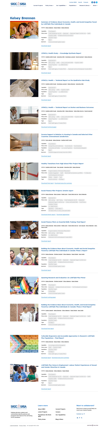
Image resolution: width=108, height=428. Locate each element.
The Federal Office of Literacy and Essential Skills (59, 210)
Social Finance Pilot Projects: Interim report (57, 191)
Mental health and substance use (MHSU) (74, 173)
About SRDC (41, 409)
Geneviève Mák (61, 57)
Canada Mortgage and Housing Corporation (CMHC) (60, 152)
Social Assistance (78, 145)
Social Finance (82, 202)
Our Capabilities (60, 415)
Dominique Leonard (70, 57)
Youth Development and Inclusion (56, 175)
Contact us (79, 414)
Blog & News (59, 419)
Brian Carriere (57, 194)
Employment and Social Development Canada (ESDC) (80, 69)
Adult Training (60, 200)
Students (56, 177)
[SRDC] (18, 4)
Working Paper (52, 291)
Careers (58, 412)
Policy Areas (42, 419)
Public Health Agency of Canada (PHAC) (57, 69)
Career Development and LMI (55, 33)
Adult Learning (52, 62)
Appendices (51, 208)
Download (46, 46)
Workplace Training (53, 204)
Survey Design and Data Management (57, 345)
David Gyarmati (80, 57)
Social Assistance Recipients (80, 148)
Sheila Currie (64, 194)
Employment (65, 33)
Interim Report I (58, 208)
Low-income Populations (66, 148)
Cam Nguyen (82, 225)
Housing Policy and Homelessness (56, 145)
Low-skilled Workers (63, 64)
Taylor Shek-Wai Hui (79, 111)
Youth (60, 177)
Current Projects (60, 409)
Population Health (52, 35)
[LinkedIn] (92, 2)
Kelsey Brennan (65, 27)
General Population (53, 64)
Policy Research (52, 31)
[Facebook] (94, 2)
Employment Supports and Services (78, 33)
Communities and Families (54, 148)
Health (88, 33)
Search (80, 2)
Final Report (61, 179)
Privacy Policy (22, 425)
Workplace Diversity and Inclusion (65, 35)
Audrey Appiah (49, 310)
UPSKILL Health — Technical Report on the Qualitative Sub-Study (65, 80)
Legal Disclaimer (14, 425)
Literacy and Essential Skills (67, 62)
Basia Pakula (57, 27)
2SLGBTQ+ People (53, 37)
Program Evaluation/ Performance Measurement (59, 170)
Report (50, 39)
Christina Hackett (58, 254)
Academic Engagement (54, 173)
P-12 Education (87, 173)
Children (50, 177)
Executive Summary (53, 179)
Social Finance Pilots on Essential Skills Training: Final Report (63, 222)
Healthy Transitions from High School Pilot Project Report (62, 163)
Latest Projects (42, 412)
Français (86, 2)
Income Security (68, 145)
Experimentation (52, 60)
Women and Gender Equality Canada (57, 41)
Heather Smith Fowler (51, 57)
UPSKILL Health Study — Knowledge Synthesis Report (61, 53)
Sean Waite (81, 254)
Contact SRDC (73, 2)
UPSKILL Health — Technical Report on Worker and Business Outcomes (67, 107)
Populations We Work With (44, 415)
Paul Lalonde (49, 140)
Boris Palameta (82, 194)
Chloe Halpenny (49, 27)
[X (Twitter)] (96, 2)
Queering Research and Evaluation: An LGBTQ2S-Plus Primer (63, 278)
